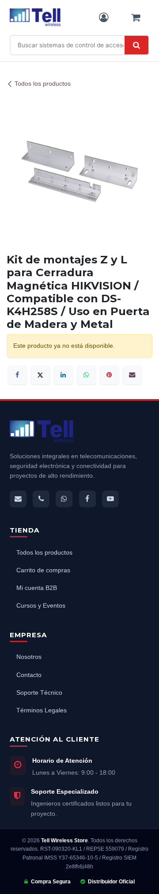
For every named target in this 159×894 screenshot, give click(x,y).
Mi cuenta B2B (36, 588)
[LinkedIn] (63, 374)
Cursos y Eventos (40, 605)
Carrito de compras (43, 570)
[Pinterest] (109, 374)
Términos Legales (41, 710)
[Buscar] (136, 45)
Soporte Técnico (39, 692)
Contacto (29, 675)
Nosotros (29, 657)
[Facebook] (17, 374)
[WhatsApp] (86, 374)
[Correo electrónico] (132, 374)
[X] (40, 374)
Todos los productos (43, 83)
